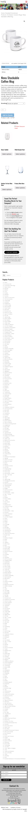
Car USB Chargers (8, 326)
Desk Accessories (8, 489)
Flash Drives (7, 354)
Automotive (7, 429)
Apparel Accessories (9, 584)
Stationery (6, 635)
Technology (7, 665)
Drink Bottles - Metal (9, 333)
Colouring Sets (7, 530)
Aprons (6, 520)
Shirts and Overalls (8, 731)
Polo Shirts (6, 728)
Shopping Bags (7, 468)
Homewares (7, 707)
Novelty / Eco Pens (8, 721)
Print (5, 638)
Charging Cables (8, 332)
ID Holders (6, 437)
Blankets (6, 386)
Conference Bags (8, 506)
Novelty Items (7, 574)
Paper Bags (7, 417)
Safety (5, 628)
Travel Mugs (7, 300)
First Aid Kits (7, 342)
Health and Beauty (8, 704)
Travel (5, 523)
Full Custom (7, 374)
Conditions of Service (15, 807)
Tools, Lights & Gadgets (10, 748)
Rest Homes (7, 565)
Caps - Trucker (7, 494)
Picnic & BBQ (7, 664)
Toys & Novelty (8, 752)
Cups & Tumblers (8, 314)
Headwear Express (8, 366)
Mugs (5, 676)
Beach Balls (7, 548)
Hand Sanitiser (7, 306)
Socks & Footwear (8, 647)
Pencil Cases (7, 471)
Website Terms (4, 807)
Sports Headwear (8, 514)
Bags (5, 685)
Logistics (6, 542)
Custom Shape (7, 393)
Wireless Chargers (8, 329)
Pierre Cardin (7, 566)
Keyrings (6, 595)
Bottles (6, 680)
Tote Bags (6, 590)
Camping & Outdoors (9, 407)
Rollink (5, 526)
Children (6, 607)
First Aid (6, 315)
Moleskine (6, 610)
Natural (6, 449)
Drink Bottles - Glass (9, 338)
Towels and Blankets (9, 751)
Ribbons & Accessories (9, 440)
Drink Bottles (7, 341)
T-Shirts (6, 500)
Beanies (6, 686)
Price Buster (7, 608)
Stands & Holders (8, 336)
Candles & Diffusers (8, 324)
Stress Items (7, 470)
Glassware (6, 309)
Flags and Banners (8, 700)
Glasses (6, 677)
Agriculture (6, 671)
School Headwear (8, 662)
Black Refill (6, 426)
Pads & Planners (8, 422)
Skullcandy (6, 395)
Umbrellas (6, 557)
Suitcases (6, 632)
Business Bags (7, 688)
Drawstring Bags (8, 434)
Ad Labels (6, 402)
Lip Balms (6, 302)
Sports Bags (7, 739)
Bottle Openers (7, 572)
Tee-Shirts (6, 746)
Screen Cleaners (8, 339)
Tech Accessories (8, 299)
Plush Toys (6, 655)
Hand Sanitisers (7, 335)
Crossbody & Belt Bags (9, 285)
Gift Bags (6, 428)
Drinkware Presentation (9, 327)
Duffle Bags (7, 653)
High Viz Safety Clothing (9, 706)
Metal (5, 539)
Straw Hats (6, 384)
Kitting (5, 521)
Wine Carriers (7, 377)
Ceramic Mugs (7, 305)
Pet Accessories (8, 378)
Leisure (6, 476)
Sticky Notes (7, 491)
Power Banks (7, 308)
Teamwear (6, 605)
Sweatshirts (7, 562)
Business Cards (7, 383)
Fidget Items (7, 614)
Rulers (5, 455)
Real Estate (7, 563)
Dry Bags (6, 613)
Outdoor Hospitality (8, 348)
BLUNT (6, 674)
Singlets (6, 737)
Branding (4, 103)
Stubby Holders (7, 398)
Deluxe (6, 646)
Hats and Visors (8, 703)
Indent (5, 282)
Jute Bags (6, 396)
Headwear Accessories (9, 599)
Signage (6, 458)
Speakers (6, 356)
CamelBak (6, 375)
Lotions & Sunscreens (9, 297)
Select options (6, 154)
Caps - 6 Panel (7, 641)
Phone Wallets (7, 321)
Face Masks (7, 320)
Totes (5, 749)
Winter (5, 503)
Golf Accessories (8, 483)
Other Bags (7, 452)
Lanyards (6, 380)
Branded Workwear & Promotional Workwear (14, 758)
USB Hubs (6, 344)
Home (3, 13)
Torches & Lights (8, 350)
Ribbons (6, 464)
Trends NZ (6, 569)
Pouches (6, 296)
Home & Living (7, 601)
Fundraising (7, 626)
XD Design (6, 524)
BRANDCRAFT (7, 505)
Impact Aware (7, 287)
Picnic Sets (6, 620)
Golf (5, 536)
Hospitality (6, 673)
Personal (6, 512)
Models (6, 497)
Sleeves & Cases (8, 312)
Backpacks (6, 683)
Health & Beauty (8, 586)
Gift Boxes (6, 390)
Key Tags (6, 712)
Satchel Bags (7, 631)
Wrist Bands (7, 550)
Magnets (6, 659)
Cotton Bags (7, 547)
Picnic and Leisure (8, 725)
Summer (6, 482)
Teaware (6, 353)
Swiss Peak (6, 544)
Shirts (5, 625)
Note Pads (6, 509)
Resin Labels (7, 365)
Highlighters (7, 419)
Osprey (6, 416)
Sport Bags (6, 592)
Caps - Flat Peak (8, 474)
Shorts (5, 734)
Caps (5, 689)
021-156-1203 (15, 796)
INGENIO (6, 294)
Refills (5, 623)
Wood (5, 462)
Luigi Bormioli (7, 432)
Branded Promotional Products (11, 730)
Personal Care (7, 311)
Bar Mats (6, 508)
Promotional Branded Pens (10, 722)
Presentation (7, 604)
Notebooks (7, 362)
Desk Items (7, 399)
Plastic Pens (7, 727)
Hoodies (6, 709)
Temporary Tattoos (8, 634)
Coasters (6, 619)
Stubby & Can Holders (9, 435)
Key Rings (6, 360)
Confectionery (7, 453)
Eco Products (7, 698)
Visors (5, 556)
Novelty (6, 583)
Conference (7, 413)
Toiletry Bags (7, 571)
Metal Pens (7, 719)
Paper (5, 389)
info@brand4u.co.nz (15, 798)
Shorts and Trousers (9, 736)
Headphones (7, 303)
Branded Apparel (8, 682)
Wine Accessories (8, 359)
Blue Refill (6, 410)
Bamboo (6, 446)
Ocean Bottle (7, 568)
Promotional (7, 529)
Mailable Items (7, 650)
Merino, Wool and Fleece (10, 718)
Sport (5, 495)
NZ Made (6, 414)
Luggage (6, 715)
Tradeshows (7, 392)
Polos (5, 541)
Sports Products (8, 740)
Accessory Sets (7, 284)
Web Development (7, 809)
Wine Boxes (7, 502)
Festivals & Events (8, 465)
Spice (5, 545)
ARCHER (6, 288)
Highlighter (6, 371)
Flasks (5, 345)
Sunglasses (6, 515)
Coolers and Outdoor (9, 694)
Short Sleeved (7, 733)
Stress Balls (7, 743)
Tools (5, 477)
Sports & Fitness (8, 372)
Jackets (6, 710)
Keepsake (6, 450)
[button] (24, 21)
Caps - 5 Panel (7, 617)
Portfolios (6, 656)
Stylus (5, 668)
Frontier (6, 293)
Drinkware (6, 637)
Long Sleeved (7, 713)
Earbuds (6, 347)
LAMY (5, 589)
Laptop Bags (7, 317)
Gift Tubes (6, 411)
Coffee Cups (7, 323)
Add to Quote (8, 115)
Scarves (6, 405)
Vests (5, 757)
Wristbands (6, 593)
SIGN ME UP (6, 779)
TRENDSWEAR (7, 485)
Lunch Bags (7, 486)
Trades (6, 649)
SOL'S (5, 629)
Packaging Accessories (9, 480)
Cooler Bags (7, 611)
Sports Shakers (7, 318)
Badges (6, 488)
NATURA (6, 467)
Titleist (5, 652)
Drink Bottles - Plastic (9, 330)
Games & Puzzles (8, 459)
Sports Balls (7, 443)
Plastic (5, 518)
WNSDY (6, 290)
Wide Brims (7, 578)
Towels (6, 368)
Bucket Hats (7, 535)
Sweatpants (7, 670)
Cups (5, 679)
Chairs (5, 643)
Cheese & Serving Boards (10, 423)
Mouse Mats (7, 351)
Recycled (6, 431)
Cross (5, 291)
